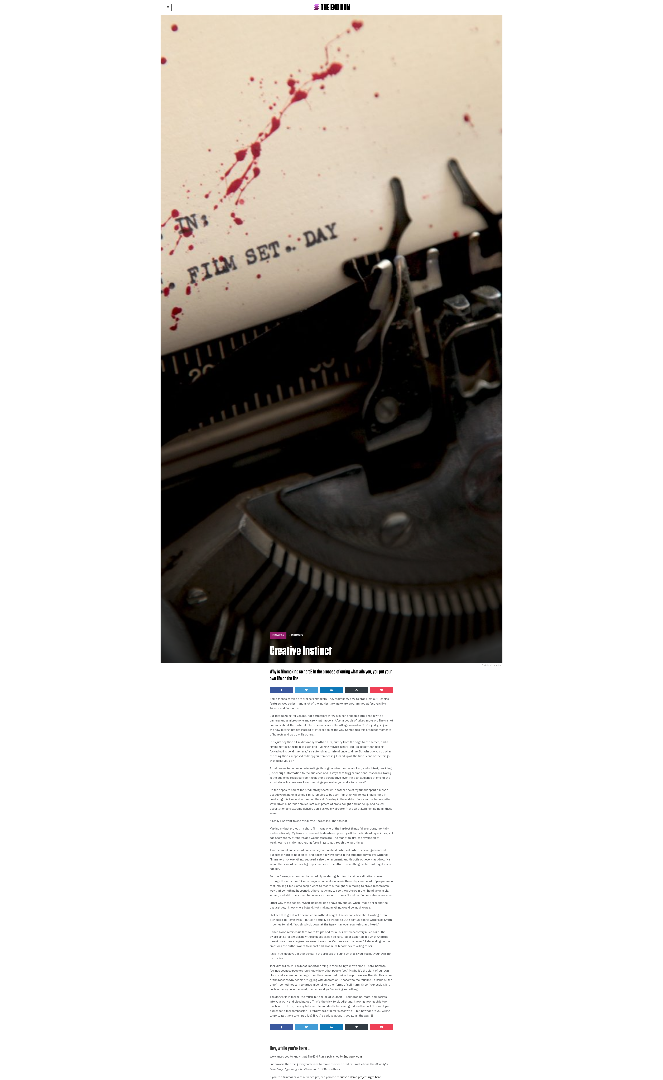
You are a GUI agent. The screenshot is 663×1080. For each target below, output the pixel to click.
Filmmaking (278, 635)
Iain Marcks (297, 635)
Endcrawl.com (353, 1056)
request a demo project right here (359, 1077)
